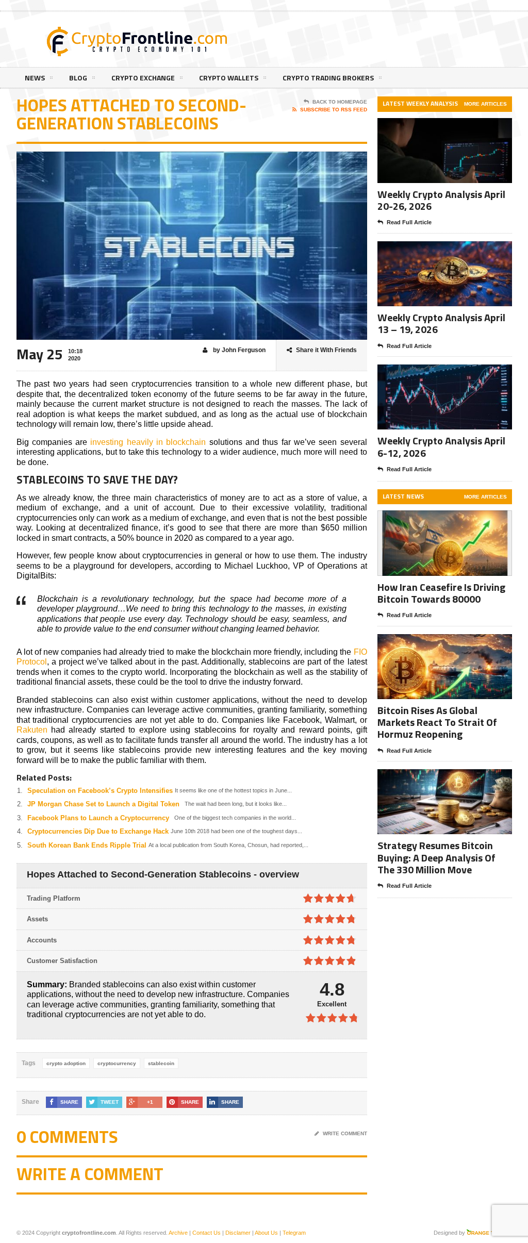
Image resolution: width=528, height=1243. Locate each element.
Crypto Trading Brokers (328, 77)
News (35, 77)
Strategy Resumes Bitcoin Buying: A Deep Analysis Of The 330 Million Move (436, 857)
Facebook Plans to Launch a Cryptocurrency (98, 818)
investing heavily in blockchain (148, 442)
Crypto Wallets (228, 77)
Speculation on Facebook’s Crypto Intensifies (100, 790)
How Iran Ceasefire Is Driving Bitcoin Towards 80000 (441, 593)
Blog (78, 77)
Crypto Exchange (143, 77)
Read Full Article (409, 222)
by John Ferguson (238, 350)
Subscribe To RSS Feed (333, 109)
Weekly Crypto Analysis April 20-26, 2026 (441, 200)
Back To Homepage (339, 102)
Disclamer (238, 1233)
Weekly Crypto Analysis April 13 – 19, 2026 (441, 323)
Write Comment (345, 1133)
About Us (266, 1233)
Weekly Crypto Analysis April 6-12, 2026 (441, 446)
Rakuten (31, 729)
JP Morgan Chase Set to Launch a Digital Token (103, 804)
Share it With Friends (326, 350)
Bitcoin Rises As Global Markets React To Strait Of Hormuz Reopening (437, 722)
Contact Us (206, 1233)
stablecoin (161, 1063)
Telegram (294, 1233)
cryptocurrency (116, 1063)
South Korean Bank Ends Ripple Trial (86, 845)
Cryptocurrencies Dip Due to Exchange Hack (98, 831)
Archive (178, 1233)
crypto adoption (66, 1063)
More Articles (485, 104)
